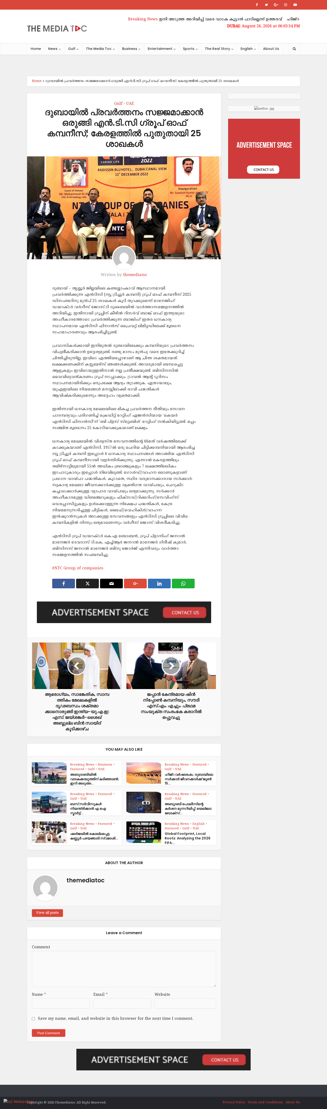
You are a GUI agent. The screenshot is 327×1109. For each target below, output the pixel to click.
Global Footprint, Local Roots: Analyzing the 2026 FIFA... (187, 838)
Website (162, 994)
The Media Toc (99, 48)
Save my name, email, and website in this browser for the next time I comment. (115, 1018)
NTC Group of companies (79, 568)
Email (100, 994)
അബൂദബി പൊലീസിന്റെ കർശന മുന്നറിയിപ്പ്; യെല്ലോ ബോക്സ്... (188, 808)
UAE (130, 103)
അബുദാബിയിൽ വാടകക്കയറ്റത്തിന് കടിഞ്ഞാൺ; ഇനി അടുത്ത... (94, 779)
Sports (188, 48)
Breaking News (82, 765)
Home (36, 48)
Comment (41, 947)
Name (39, 994)
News (52, 48)
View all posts (47, 913)
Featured (77, 769)
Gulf (71, 48)
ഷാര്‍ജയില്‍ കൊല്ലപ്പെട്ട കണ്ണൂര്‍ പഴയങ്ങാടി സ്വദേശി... (94, 836)
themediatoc (135, 275)
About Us (271, 48)
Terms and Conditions (265, 1102)
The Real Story (217, 48)
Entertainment (160, 48)
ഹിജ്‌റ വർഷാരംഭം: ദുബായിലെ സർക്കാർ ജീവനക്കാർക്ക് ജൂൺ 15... (189, 779)
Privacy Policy (234, 1102)
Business (129, 48)
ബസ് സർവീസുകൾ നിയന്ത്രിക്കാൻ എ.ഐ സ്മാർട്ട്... (88, 808)
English (247, 48)
